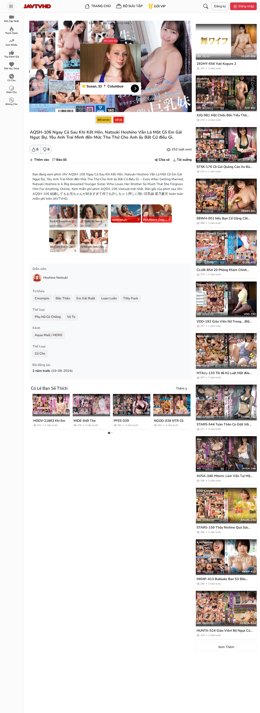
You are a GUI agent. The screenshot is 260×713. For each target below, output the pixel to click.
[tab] (109, 433)
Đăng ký (220, 6)
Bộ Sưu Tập (132, 6)
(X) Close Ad (110, 40)
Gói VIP (160, 6)
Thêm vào (41, 159)
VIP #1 (118, 119)
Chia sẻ (164, 159)
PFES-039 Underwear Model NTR (127, 421)
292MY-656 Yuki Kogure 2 (216, 63)
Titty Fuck (130, 298)
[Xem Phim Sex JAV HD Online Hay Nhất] (37, 6)
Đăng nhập (246, 6)
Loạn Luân (109, 298)
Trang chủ (100, 6)
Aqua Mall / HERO (48, 335)
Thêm (180, 388)
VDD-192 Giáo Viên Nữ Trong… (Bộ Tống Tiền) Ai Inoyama (223, 321)
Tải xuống (184, 159)
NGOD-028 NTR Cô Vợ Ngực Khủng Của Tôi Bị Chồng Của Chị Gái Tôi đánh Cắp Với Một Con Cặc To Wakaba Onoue (169, 421)
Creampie (42, 298)
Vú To (71, 317)
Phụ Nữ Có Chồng (48, 317)
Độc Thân (63, 298)
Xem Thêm (226, 647)
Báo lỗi (61, 159)
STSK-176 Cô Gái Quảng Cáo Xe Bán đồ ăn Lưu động (224, 167)
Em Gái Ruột (85, 298)
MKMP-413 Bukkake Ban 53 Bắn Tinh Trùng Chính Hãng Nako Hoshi (223, 579)
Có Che (40, 353)
